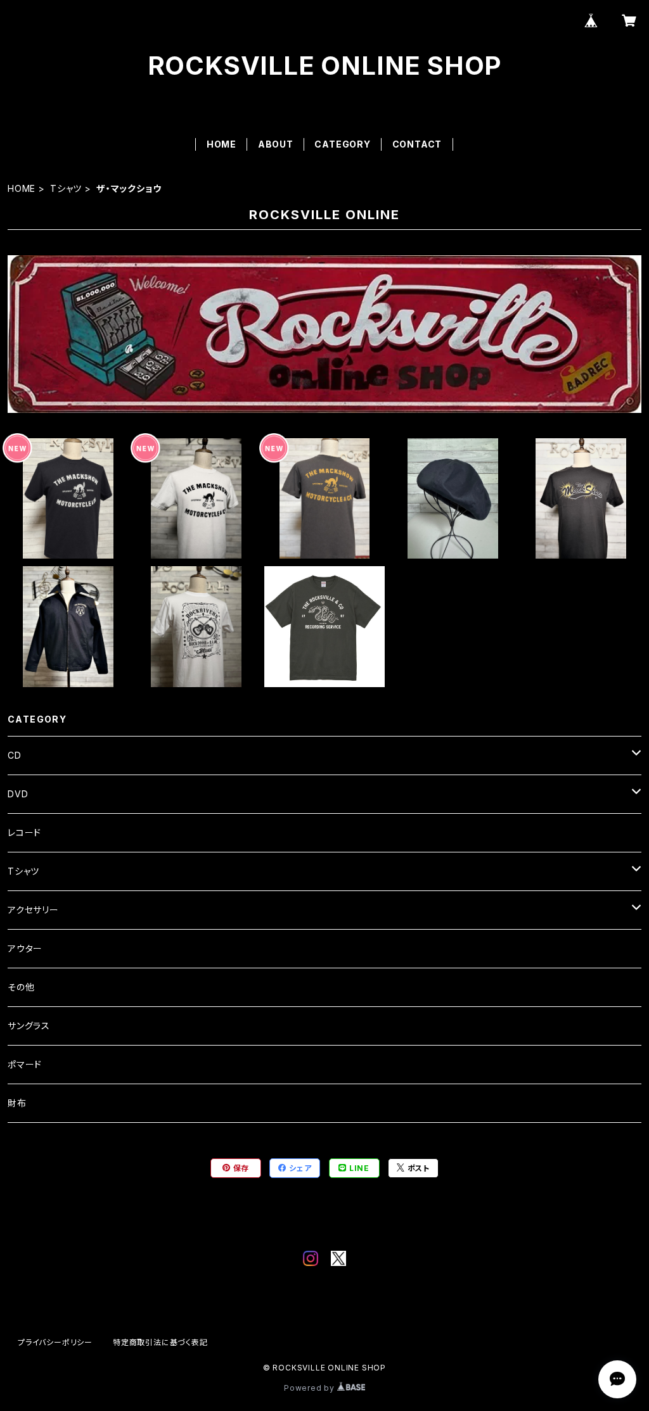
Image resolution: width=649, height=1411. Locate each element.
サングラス (29, 1025)
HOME (221, 144)
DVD (18, 793)
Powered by (310, 1388)
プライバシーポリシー (55, 1342)
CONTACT (417, 144)
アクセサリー (33, 909)
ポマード (25, 1064)
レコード (24, 832)
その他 (21, 987)
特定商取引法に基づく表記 (160, 1342)
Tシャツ (66, 188)
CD (15, 755)
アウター (25, 948)
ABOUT (275, 144)
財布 (17, 1103)
